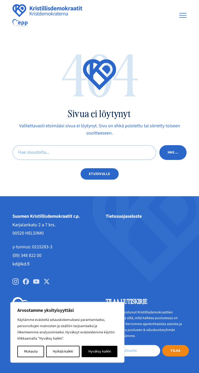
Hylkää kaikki (63, 351)
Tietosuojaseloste (124, 216)
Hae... (173, 152)
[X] (47, 281)
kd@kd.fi (21, 264)
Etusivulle (99, 174)
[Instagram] (15, 281)
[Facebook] (26, 281)
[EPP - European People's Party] (20, 22)
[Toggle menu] (183, 15)
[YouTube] (36, 281)
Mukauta (31, 351)
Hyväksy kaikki (99, 351)
